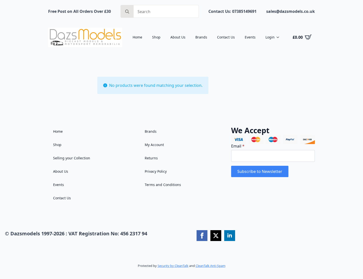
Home (137, 37)
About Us (177, 37)
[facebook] (202, 235)
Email (237, 146)
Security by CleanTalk (173, 265)
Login (270, 37)
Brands (201, 37)
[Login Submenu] (279, 37)
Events (250, 37)
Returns (151, 158)
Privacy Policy (156, 171)
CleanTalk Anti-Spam (210, 265)
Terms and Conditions (163, 184)
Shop (156, 37)
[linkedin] (229, 235)
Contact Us (226, 37)
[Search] (127, 11)
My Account (154, 144)
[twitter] (215, 235)
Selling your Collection (71, 158)
